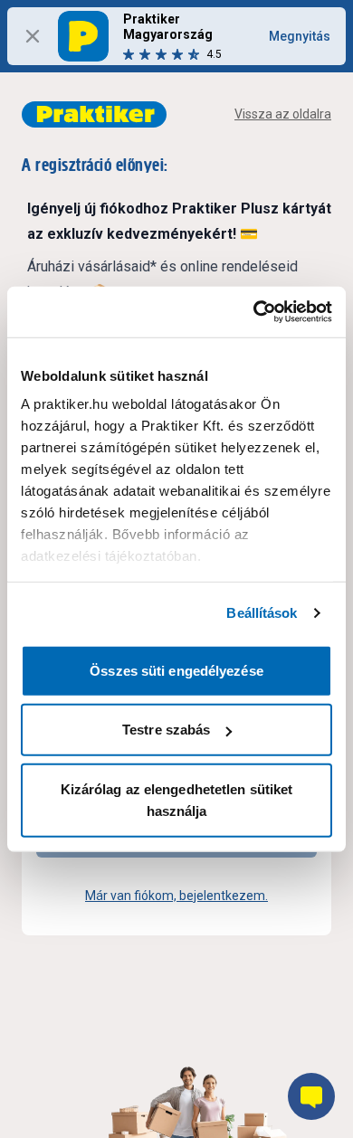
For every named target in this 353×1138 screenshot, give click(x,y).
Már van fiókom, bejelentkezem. (176, 895)
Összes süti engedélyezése (176, 670)
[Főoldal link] (94, 114)
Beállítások (261, 613)
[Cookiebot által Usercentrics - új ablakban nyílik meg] (254, 312)
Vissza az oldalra (282, 114)
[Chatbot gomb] (311, 1096)
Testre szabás (166, 729)
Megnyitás (299, 36)
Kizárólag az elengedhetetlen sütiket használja (177, 799)
